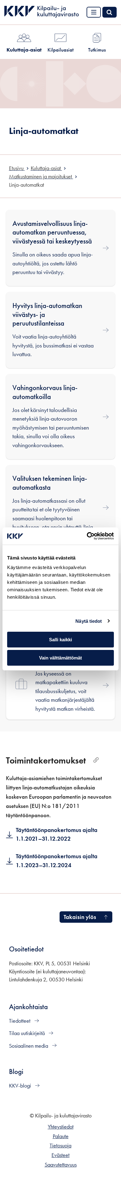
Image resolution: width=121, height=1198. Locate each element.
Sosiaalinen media (29, 1045)
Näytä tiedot (88, 621)
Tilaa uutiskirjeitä (27, 1033)
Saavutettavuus (61, 1164)
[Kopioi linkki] (96, 760)
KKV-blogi (20, 1085)
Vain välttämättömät (60, 657)
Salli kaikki (60, 639)
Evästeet (60, 1155)
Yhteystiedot (61, 1126)
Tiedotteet (20, 1020)
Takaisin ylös (80, 917)
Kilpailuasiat (60, 49)
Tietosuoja (60, 1145)
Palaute (61, 1136)
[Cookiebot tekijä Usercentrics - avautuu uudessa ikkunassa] (87, 536)
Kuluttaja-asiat (24, 49)
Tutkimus (97, 49)
